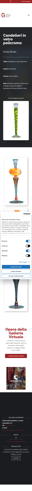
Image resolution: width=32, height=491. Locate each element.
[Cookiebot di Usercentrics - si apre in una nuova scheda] (23, 214)
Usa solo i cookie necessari (16, 276)
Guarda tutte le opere (16, 356)
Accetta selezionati (16, 271)
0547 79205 (9, 425)
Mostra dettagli (23, 262)
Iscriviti (16, 458)
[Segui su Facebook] (10, 1)
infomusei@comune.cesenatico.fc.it (14, 430)
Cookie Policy (21, 441)
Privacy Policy (10, 441)
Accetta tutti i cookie (16, 266)
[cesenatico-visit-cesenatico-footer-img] (16, 389)
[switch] (28, 246)
